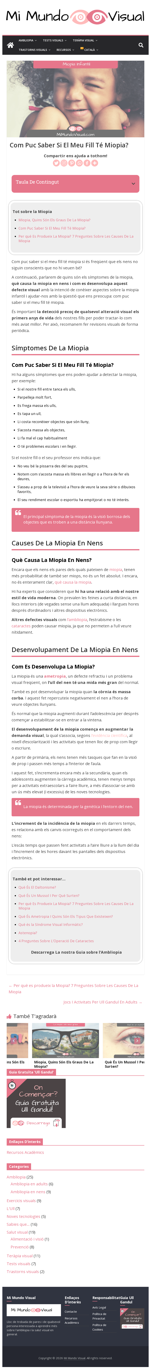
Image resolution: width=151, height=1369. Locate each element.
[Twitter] (56, 163)
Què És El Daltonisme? (37, 887)
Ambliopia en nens (28, 1191)
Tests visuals (18, 1263)
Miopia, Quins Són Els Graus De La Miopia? (54, 220)
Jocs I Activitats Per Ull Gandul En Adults (103, 1002)
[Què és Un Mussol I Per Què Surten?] (112, 1026)
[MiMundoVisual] (34, 1306)
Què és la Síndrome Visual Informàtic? (50, 924)
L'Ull (11, 1208)
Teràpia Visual (83, 40)
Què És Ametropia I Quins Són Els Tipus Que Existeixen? (65, 916)
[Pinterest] (71, 163)
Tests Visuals (53, 40)
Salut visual (17, 1232)
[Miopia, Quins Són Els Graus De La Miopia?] (41, 1026)
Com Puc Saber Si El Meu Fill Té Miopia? (52, 228)
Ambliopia (26, 40)
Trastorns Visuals (33, 50)
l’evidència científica (109, 735)
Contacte (71, 1311)
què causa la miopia (73, 582)
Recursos (64, 50)
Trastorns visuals (23, 1271)
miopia (115, 569)
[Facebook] (87, 163)
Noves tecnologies (23, 1216)
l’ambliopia (77, 619)
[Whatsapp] (79, 163)
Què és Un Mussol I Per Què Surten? (105, 1064)
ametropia (55, 676)
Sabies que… (18, 1224)
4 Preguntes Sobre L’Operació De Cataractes (56, 940)
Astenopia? (27, 932)
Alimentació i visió (27, 1239)
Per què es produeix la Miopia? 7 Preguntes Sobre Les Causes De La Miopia (73, 988)
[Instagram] (64, 163)
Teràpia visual (20, 1255)
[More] (94, 163)
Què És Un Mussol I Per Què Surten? (48, 895)
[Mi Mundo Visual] (10, 45)
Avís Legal (99, 1307)
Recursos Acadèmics (25, 1152)
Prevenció (20, 1247)
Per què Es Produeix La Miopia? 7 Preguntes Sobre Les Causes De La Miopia (76, 238)
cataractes (21, 626)
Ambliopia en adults (29, 1184)
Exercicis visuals (21, 1200)
